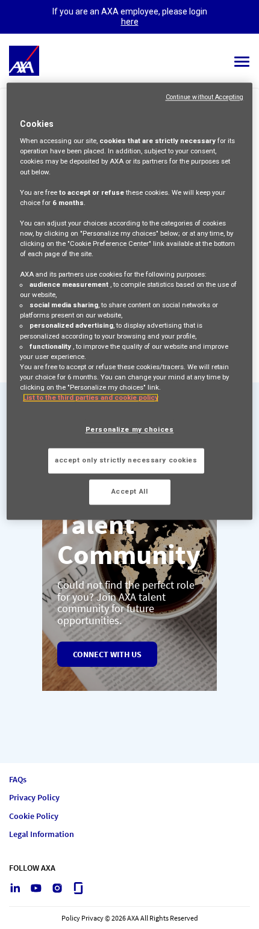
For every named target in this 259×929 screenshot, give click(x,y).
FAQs (18, 779)
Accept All (129, 491)
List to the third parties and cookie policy (90, 397)
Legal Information (41, 834)
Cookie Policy (33, 816)
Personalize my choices (130, 429)
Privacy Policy (34, 797)
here (130, 21)
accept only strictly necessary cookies (126, 460)
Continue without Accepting (205, 97)
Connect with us (107, 654)
